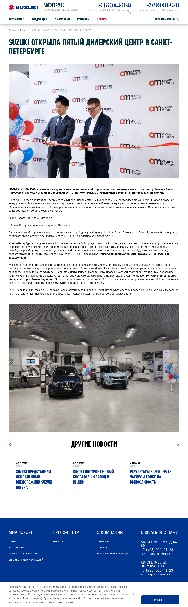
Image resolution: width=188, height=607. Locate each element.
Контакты (83, 19)
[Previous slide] (10, 444)
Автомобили (16, 19)
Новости (102, 19)
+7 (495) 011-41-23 (115, 5)
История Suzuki (17, 547)
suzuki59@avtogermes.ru (155, 574)
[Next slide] (177, 444)
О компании (62, 19)
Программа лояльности (23, 553)
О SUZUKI (13, 541)
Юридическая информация (112, 553)
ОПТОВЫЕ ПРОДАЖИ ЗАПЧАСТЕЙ (26, 559)
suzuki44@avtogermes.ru (155, 554)
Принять (157, 599)
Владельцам (39, 19)
